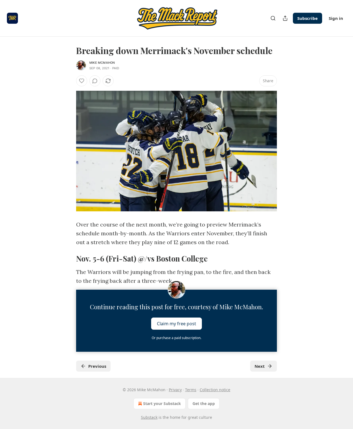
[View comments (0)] (94, 80)
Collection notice (215, 389)
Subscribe (307, 18)
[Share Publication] (285, 18)
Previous (97, 366)
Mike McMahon (102, 63)
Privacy (175, 389)
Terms (190, 389)
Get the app (203, 403)
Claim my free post (176, 324)
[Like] (81, 80)
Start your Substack (162, 403)
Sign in (336, 18)
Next (260, 366)
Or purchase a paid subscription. (176, 337)
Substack (149, 417)
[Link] (68, 258)
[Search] (273, 18)
